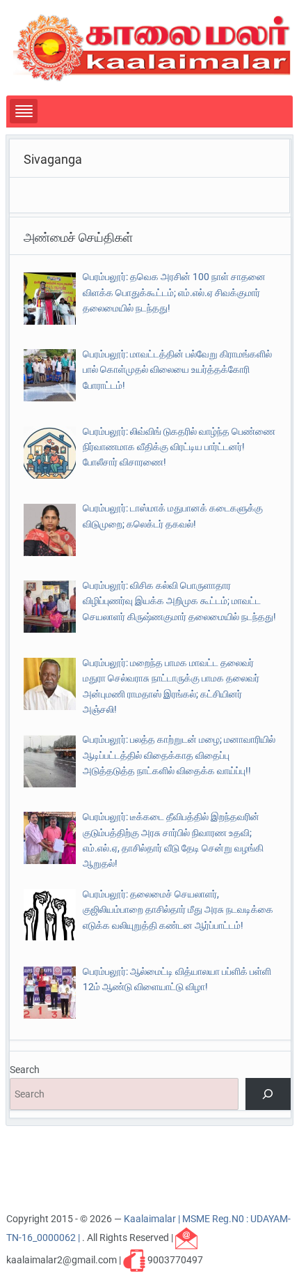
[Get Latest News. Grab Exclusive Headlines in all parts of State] (152, 46)
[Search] (268, 1094)
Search (25, 1069)
